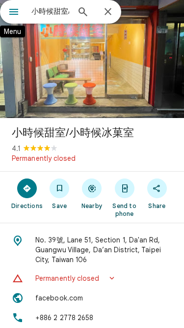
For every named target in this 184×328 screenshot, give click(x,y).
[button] (92, 278)
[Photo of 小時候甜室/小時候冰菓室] (92, 59)
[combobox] (50, 11)
